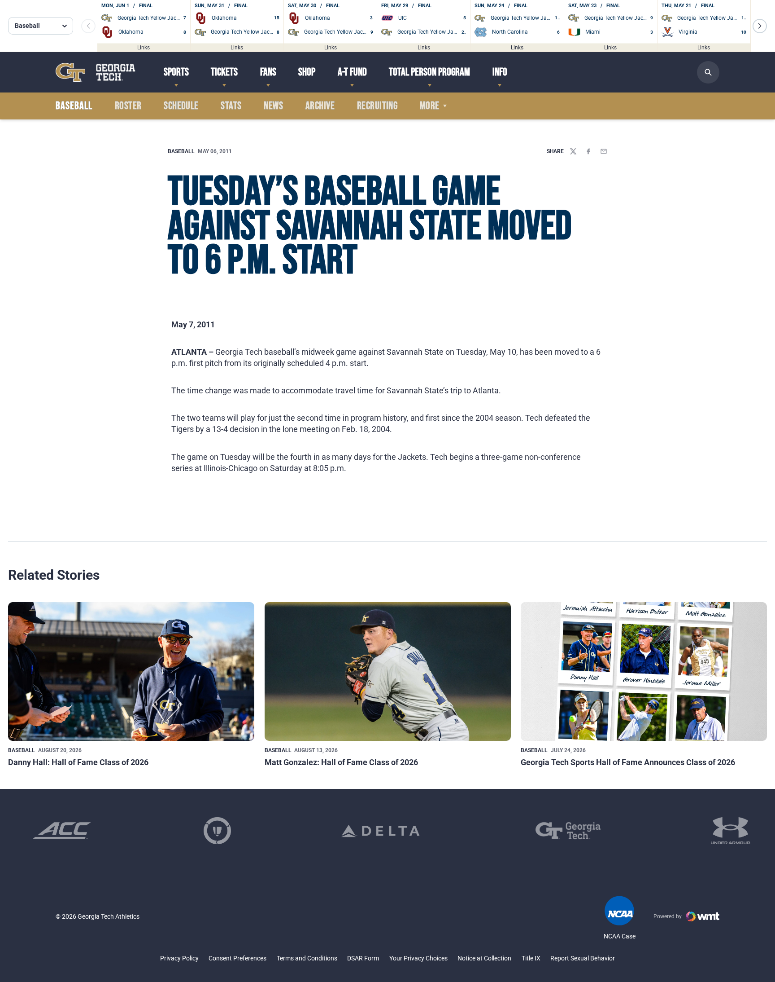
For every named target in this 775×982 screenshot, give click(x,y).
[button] (760, 26)
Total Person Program (429, 72)
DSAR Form (363, 958)
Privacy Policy (179, 958)
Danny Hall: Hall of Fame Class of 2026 (78, 762)
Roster (128, 106)
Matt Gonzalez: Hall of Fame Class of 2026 (341, 762)
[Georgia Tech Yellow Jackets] (95, 72)
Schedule (181, 106)
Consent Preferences (237, 958)
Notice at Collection (484, 958)
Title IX (531, 958)
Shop (306, 72)
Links (143, 47)
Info (499, 72)
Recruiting (377, 106)
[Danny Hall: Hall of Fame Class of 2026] (131, 671)
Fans (268, 72)
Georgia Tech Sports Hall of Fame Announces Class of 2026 (628, 762)
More (430, 106)
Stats (231, 106)
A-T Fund (352, 72)
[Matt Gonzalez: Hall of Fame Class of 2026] (388, 671)
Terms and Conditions (307, 958)
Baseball (181, 151)
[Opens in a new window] (61, 830)
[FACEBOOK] (588, 151)
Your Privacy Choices (418, 958)
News (273, 106)
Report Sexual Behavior (582, 958)
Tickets (224, 72)
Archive (320, 106)
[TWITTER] (573, 151)
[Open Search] (708, 72)
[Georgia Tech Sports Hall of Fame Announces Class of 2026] (644, 671)
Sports (176, 72)
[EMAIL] (603, 151)
